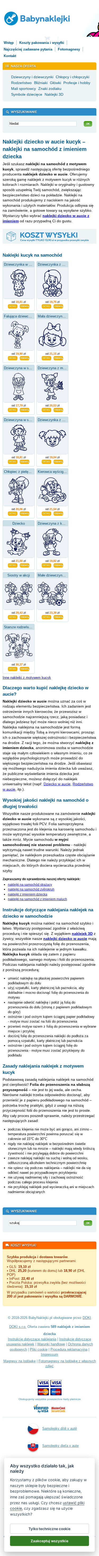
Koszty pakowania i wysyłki (41, 43)
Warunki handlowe (51, 1344)
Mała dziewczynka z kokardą (60, 316)
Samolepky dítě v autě (59, 1428)
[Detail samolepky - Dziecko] (12, 564)
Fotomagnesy (69, 49)
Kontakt (10, 56)
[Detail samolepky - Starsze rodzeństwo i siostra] (12, 668)
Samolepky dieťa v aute (60, 1446)
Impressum (49, 1354)
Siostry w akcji (18, 575)
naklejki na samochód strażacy (30, 884)
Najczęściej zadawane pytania (28, 49)
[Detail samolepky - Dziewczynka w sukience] (12, 305)
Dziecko (18, 523)
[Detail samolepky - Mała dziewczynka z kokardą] (46, 357)
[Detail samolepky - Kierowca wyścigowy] (46, 513)
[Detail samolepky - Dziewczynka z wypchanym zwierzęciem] (46, 305)
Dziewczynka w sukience (23, 264)
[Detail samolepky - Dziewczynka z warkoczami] (46, 461)
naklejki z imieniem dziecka (27, 894)
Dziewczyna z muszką (55, 368)
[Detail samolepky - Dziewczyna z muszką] (46, 409)
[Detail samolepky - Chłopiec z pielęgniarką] (12, 513)
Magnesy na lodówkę (19, 1361)
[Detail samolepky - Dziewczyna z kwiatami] (46, 564)
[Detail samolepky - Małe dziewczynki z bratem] (46, 616)
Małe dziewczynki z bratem (58, 575)
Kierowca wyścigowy (53, 472)
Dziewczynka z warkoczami (59, 420)
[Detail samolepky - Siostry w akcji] (12, 616)
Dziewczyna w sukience (22, 368)
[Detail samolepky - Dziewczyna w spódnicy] (12, 461)
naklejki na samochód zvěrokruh (31, 889)
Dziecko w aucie (57, 784)
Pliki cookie (39, 1349)
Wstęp (9, 43)
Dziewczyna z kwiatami (56, 523)
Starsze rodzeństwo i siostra (26, 627)
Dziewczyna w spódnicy (22, 420)
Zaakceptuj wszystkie (49, 1541)
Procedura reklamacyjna (68, 1349)
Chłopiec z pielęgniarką (21, 472)
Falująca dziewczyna (20, 316)
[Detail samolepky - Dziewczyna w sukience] (12, 409)
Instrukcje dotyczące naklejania (32, 1339)
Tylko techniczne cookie (49, 1529)
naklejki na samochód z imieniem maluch (37, 899)
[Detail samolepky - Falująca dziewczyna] (12, 357)
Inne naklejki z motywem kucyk (27, 678)
